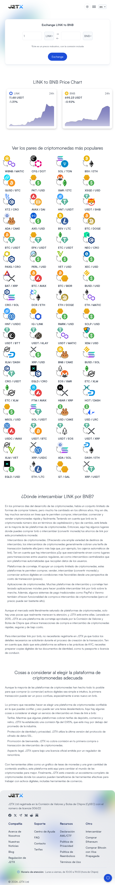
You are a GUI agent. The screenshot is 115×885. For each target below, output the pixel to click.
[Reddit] (31, 815)
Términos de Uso (70, 862)
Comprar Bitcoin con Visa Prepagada (96, 852)
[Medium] (26, 815)
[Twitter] (15, 815)
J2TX (15, 618)
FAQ (36, 837)
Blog (11, 851)
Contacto (40, 843)
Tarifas (38, 849)
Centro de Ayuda (44, 831)
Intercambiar (94, 831)
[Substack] (36, 815)
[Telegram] (20, 815)
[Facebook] (9, 815)
